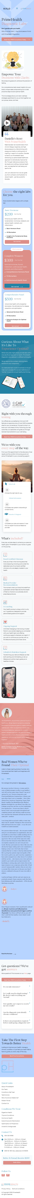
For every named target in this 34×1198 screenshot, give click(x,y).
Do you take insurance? (11, 987)
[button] (17, 987)
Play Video (15, 122)
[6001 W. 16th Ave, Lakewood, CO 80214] (2, 1151)
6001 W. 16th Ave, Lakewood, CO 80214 (16, 1151)
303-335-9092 (8, 1135)
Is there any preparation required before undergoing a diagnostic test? (16, 1022)
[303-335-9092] (2, 1135)
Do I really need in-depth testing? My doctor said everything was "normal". (15, 995)
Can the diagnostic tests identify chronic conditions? (14, 1013)
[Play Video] (7, 123)
